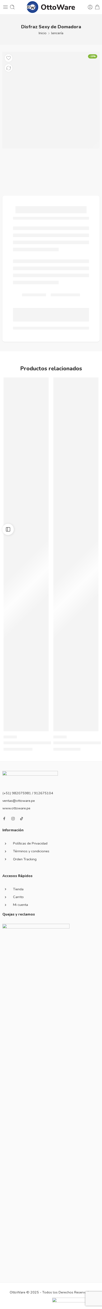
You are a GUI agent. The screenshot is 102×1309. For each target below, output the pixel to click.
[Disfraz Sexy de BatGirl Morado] (26, 554)
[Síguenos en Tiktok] (21, 818)
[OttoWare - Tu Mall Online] (51, 7)
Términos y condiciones (31, 851)
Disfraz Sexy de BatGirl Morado (31, 742)
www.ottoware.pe (16, 808)
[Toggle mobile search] (12, 7)
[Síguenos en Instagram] (13, 818)
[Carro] (97, 7)
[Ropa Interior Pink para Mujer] (75, 554)
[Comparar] (8, 68)
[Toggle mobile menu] (5, 7)
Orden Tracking (25, 859)
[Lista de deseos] (8, 58)
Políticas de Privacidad (30, 843)
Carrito (18, 897)
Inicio (42, 33)
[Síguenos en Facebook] (4, 818)
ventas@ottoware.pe (18, 800)
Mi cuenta (20, 904)
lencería (57, 33)
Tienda (18, 889)
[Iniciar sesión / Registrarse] (90, 7)
